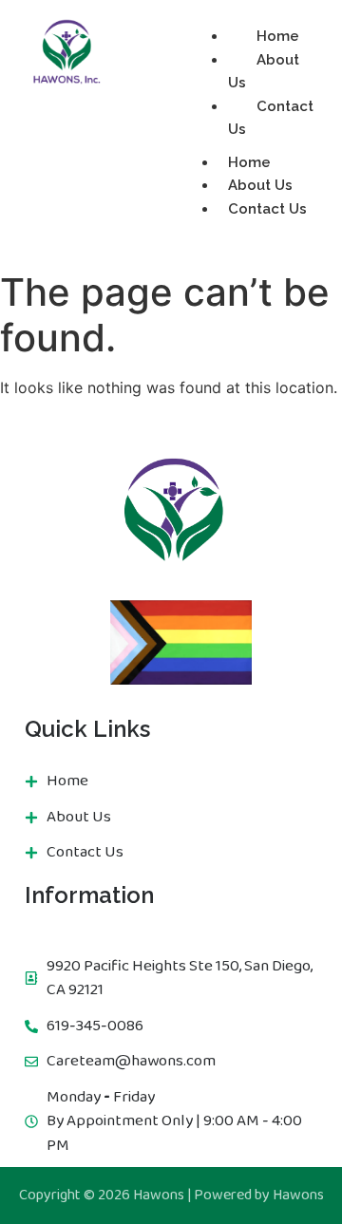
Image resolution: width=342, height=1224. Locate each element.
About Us (263, 71)
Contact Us (271, 118)
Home (277, 36)
